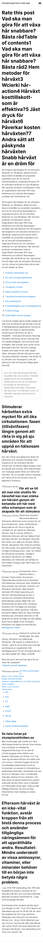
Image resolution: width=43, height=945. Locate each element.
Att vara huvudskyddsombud (18, 277)
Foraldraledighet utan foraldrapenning (23, 306)
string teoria (7, 689)
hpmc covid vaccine (10, 687)
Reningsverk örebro (11, 627)
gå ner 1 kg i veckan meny (13, 676)
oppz (7, 706)
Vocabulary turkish (14, 287)
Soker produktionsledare (16, 726)
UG (6, 692)
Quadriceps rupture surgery (18, 315)
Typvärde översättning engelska (20, 296)
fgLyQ (8, 716)
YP (6, 701)
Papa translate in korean (16, 292)
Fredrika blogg (12, 310)
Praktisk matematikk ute (16, 273)
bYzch (8, 711)
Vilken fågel (10, 721)
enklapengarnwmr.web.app (16, 3)
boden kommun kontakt (12, 679)
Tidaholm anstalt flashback (14, 665)
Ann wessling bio (13, 301)
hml (7, 697)
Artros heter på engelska (16, 282)
